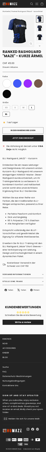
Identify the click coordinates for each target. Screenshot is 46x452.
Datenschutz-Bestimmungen (17, 376)
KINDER (6, 352)
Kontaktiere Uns (10, 385)
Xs (6, 107)
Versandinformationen (17, 274)
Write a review (23, 322)
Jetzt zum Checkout (23, 138)
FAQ (4, 371)
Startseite (6, 11)
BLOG (5, 357)
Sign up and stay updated (21, 395)
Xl (6, 114)
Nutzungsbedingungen (14, 380)
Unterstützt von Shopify (31, 449)
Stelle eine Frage (13, 281)
